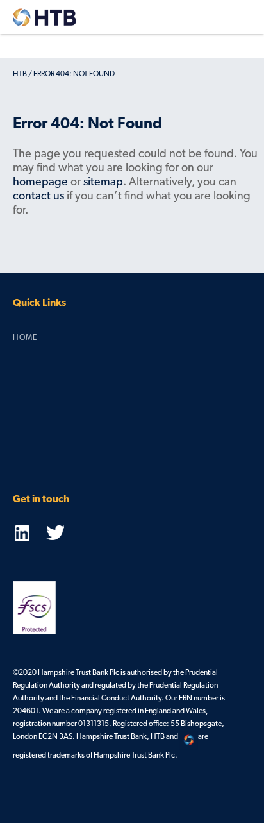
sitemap (103, 183)
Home (25, 338)
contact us (38, 197)
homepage (40, 183)
